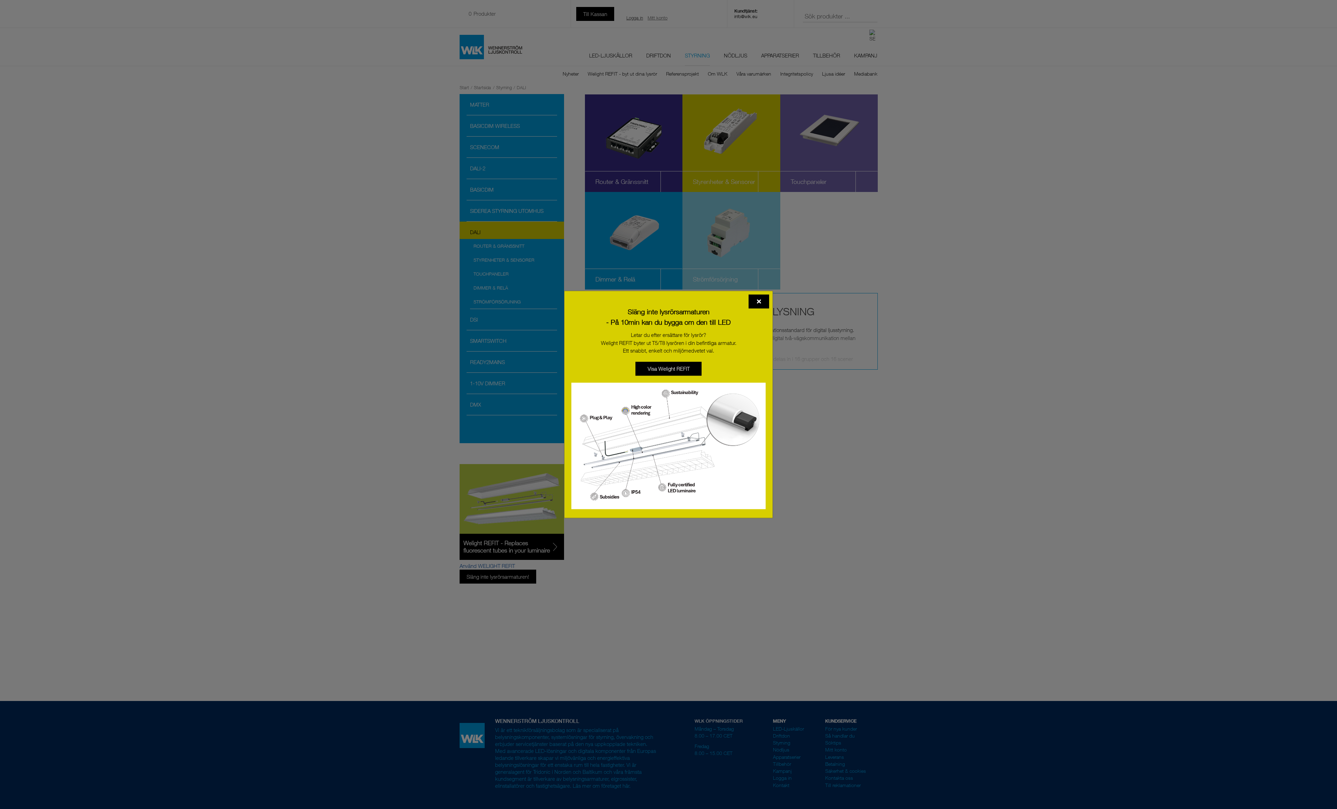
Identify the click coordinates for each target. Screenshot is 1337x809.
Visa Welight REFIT (669, 368)
